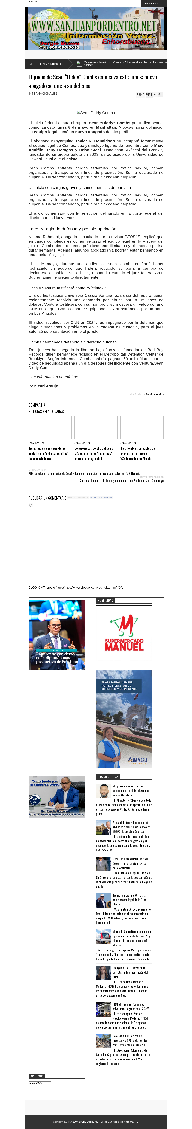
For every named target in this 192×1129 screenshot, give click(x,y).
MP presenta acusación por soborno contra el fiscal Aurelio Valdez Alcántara (130, 790)
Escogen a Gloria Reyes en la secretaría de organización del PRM (130, 972)
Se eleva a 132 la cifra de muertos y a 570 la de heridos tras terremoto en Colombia (130, 1040)
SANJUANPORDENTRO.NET (84, 1122)
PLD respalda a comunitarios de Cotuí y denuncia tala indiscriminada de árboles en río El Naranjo (84, 473)
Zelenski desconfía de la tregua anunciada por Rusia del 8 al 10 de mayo (122, 480)
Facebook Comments (101, 498)
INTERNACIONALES (42, 93)
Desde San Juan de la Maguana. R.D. (119, 1122)
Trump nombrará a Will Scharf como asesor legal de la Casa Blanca (130, 899)
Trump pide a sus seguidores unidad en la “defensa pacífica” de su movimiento (48, 453)
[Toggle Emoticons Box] (30, 505)
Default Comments (78, 498)
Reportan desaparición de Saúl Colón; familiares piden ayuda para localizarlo (130, 863)
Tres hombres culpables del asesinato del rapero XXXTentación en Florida (138, 453)
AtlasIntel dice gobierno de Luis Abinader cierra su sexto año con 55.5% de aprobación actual (131, 827)
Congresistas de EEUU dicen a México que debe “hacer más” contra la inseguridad (93, 453)
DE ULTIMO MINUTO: (47, 64)
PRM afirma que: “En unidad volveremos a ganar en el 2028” (131, 1006)
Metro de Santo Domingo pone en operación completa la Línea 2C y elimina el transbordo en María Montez (132, 938)
